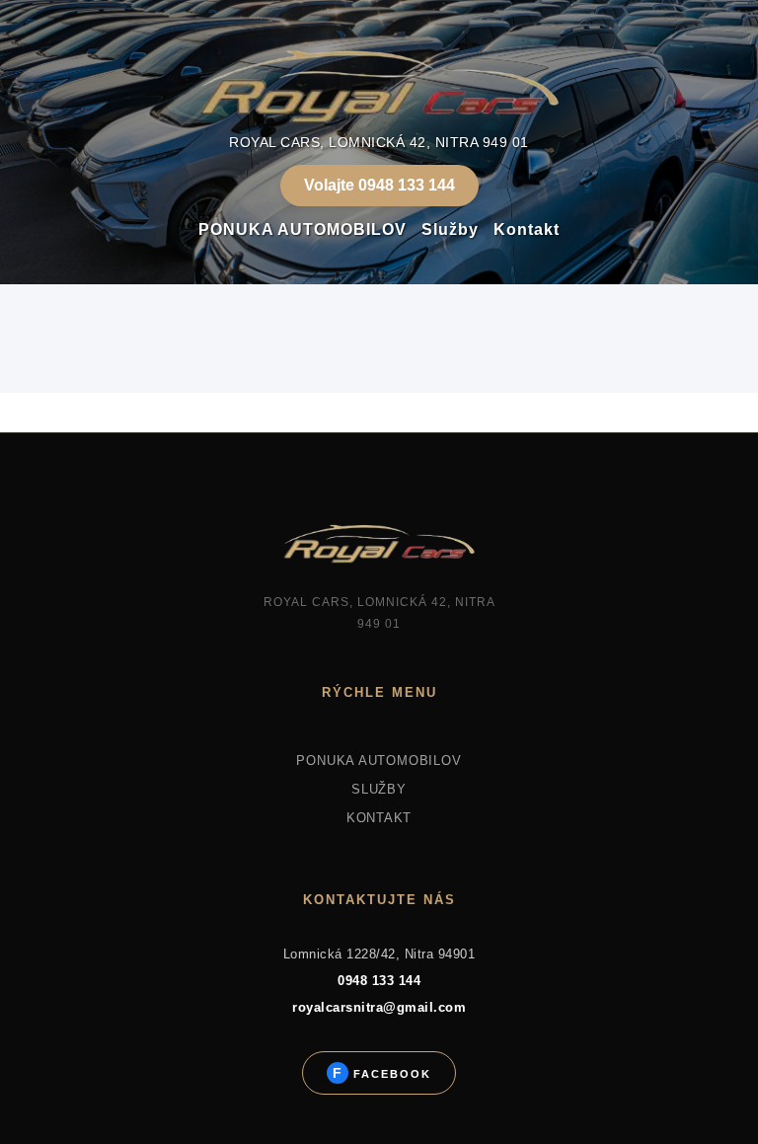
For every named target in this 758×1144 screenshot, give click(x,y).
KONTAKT (379, 817)
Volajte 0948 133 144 (379, 185)
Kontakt (526, 229)
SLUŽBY (379, 789)
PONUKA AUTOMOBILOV (302, 229)
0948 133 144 (379, 980)
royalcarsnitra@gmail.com (379, 1007)
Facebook (389, 1074)
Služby (450, 229)
